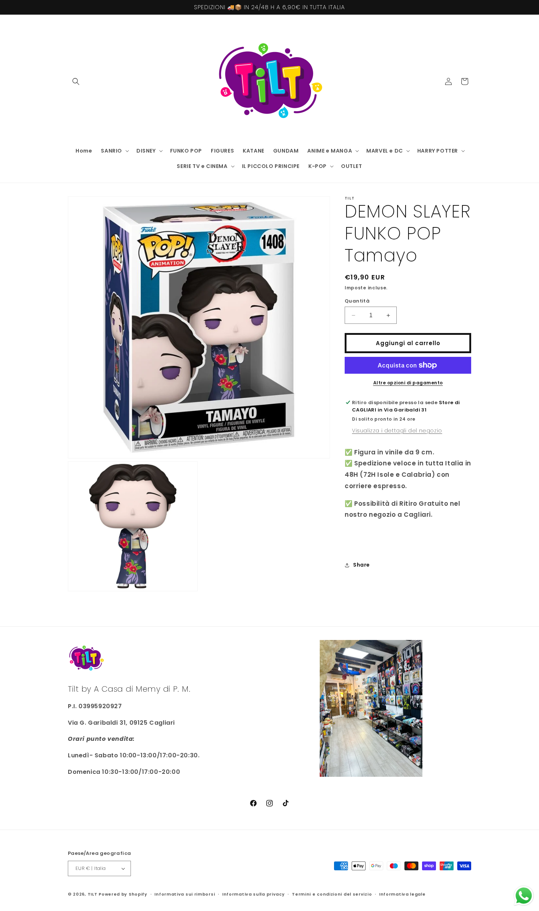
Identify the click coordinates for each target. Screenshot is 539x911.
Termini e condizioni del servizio (332, 894)
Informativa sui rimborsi (184, 894)
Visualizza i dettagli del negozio (397, 430)
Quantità (357, 300)
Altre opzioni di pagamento (408, 383)
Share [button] (361, 564)
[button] (76, 81)
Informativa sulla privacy (253, 894)
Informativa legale (402, 894)
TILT (93, 894)
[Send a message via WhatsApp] (523, 895)
